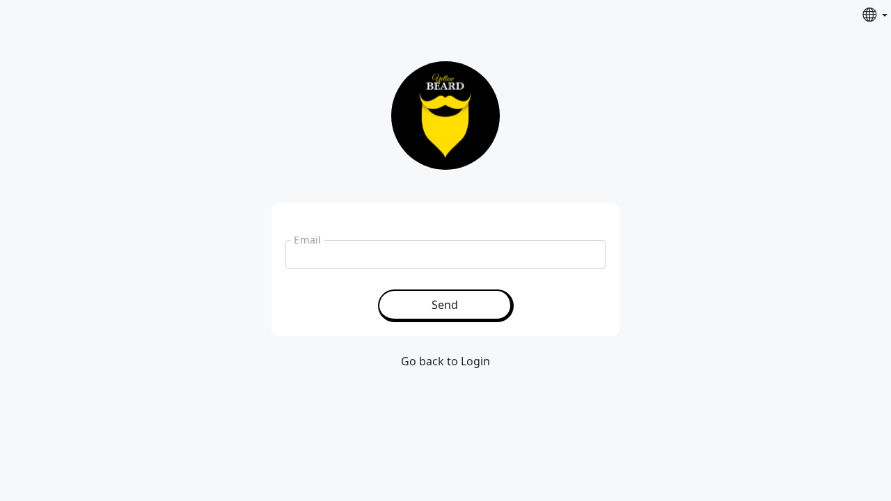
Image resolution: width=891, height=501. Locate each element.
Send (445, 304)
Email (307, 240)
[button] (875, 15)
